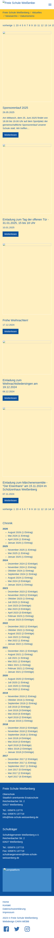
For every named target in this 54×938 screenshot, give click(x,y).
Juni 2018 (13, 738)
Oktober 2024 (15, 570)
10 (35, 25)
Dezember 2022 (16, 626)
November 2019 (16, 696)
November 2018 (16, 731)
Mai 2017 (13, 773)
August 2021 (14, 654)
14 (49, 25)
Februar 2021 (15, 668)
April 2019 (13, 717)
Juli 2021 (12, 658)
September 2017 (16, 766)
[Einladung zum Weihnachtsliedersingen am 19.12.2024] (27, 357)
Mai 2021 (13, 661)
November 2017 (16, 762)
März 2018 (13, 748)
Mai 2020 (13, 689)
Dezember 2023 (16, 591)
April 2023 (13, 612)
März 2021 (13, 665)
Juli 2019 (12, 706)
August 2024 (14, 577)
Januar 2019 (14, 721)
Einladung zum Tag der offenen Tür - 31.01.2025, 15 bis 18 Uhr (26, 221)
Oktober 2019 (15, 700)
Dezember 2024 (16, 563)
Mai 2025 (13, 553)
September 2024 (16, 574)
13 (46, 25)
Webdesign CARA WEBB (16, 921)
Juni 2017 (13, 769)
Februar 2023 (15, 616)
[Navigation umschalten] (49, 4)
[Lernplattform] (27, 880)
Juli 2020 (12, 682)
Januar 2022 (14, 644)
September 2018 (16, 734)
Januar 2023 (14, 619)
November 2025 (16, 549)
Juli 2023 (12, 602)
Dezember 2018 (16, 728)
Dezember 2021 (16, 651)
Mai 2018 (13, 741)
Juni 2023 (13, 605)
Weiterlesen (10, 135)
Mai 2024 (13, 581)
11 (38, 25)
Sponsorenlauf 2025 (15, 107)
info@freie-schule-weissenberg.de (20, 817)
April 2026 (13, 539)
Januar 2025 (14, 556)
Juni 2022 (13, 637)
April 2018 (13, 745)
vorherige (7, 25)
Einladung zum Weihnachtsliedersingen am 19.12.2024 (20, 384)
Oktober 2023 (15, 598)
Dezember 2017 (16, 759)
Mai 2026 (13, 535)
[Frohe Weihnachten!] (27, 278)
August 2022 (14, 633)
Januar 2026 (14, 542)
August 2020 (14, 679)
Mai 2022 (13, 640)
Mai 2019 (13, 713)
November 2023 (16, 595)
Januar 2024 (14, 584)
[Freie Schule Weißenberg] (19, 4)
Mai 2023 (13, 609)
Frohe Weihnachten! (15, 320)
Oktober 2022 (15, 630)
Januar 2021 (14, 672)
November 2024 (16, 567)
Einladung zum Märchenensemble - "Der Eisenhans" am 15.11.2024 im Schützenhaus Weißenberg (25, 486)
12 (42, 25)
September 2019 (16, 703)
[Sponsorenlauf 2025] (27, 66)
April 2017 (13, 776)
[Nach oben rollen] (47, 922)
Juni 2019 (13, 710)
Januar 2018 (14, 752)
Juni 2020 (13, 686)
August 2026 (14, 532)
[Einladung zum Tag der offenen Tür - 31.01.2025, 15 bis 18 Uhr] (27, 178)
